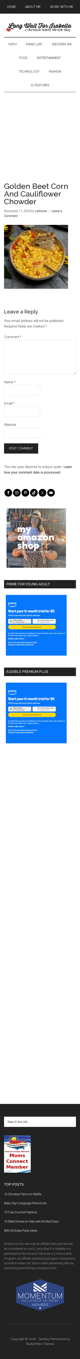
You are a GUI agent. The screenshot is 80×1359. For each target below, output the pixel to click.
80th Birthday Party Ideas (20, 1230)
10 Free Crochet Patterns (20, 1212)
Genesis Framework (51, 1339)
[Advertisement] (40, 132)
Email (9, 403)
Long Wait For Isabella (40, 27)
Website (10, 425)
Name (10, 382)
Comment (12, 337)
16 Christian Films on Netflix (22, 1194)
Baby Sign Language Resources (25, 1203)
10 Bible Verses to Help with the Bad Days (31, 1221)
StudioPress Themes (40, 1344)
